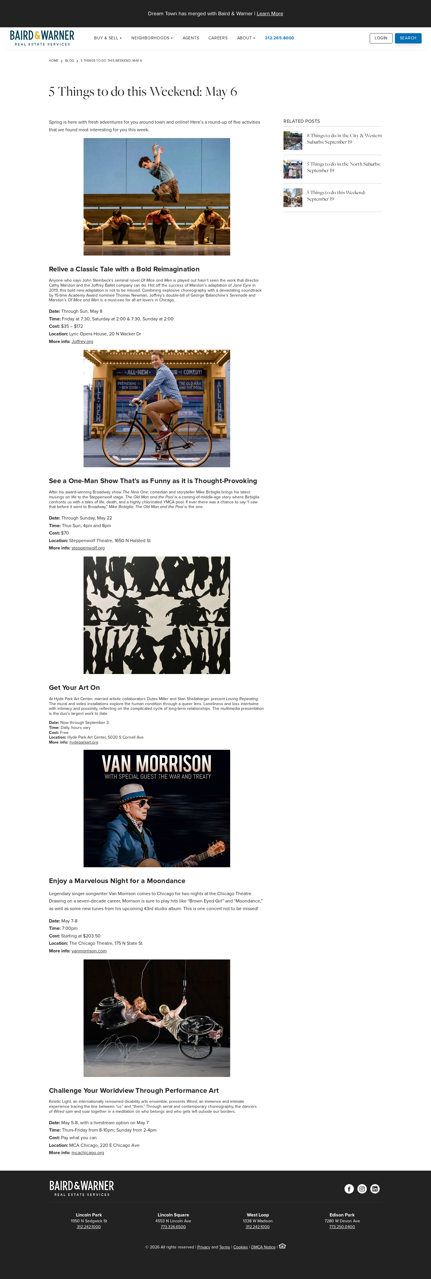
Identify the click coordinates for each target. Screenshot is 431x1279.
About (244, 38)
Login (381, 38)
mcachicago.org (88, 1152)
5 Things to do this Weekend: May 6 (111, 60)
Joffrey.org (82, 341)
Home (53, 60)
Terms (224, 1247)
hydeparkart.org (83, 742)
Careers (218, 38)
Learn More (270, 13)
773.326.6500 (173, 1227)
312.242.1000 (89, 1227)
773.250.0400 (342, 1227)
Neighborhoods (150, 38)
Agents (191, 38)
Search (408, 38)
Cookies (240, 1247)
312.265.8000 (279, 38)
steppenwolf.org (88, 547)
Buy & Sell (106, 38)
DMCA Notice (263, 1247)
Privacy (203, 1247)
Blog (69, 60)
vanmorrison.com (89, 950)
